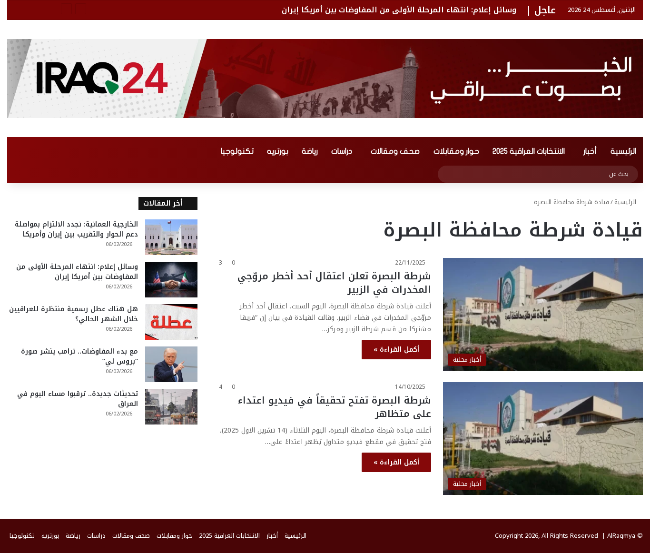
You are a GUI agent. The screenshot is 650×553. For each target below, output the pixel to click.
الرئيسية (623, 151)
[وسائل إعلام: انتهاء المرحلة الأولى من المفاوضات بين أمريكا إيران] (171, 279)
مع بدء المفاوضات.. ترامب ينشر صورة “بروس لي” (79, 356)
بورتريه (277, 151)
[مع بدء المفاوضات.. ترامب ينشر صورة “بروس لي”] (171, 364)
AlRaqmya (621, 536)
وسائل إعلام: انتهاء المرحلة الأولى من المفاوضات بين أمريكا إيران (399, 9)
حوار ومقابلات (456, 151)
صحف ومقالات (395, 151)
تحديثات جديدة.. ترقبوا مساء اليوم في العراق (77, 398)
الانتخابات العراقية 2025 (528, 151)
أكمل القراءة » (396, 349)
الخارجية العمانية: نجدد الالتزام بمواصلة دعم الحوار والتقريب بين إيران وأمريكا (76, 229)
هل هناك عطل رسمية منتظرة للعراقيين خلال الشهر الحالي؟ (73, 314)
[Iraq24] (325, 78)
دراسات (341, 151)
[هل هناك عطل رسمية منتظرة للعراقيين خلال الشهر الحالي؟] (171, 322)
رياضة (310, 151)
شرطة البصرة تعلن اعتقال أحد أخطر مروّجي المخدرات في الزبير (334, 282)
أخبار (590, 151)
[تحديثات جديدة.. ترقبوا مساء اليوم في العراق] (171, 407)
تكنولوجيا (237, 151)
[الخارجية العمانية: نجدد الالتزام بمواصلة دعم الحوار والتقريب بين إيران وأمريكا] (171, 237)
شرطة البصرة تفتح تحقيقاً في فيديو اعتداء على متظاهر (334, 407)
